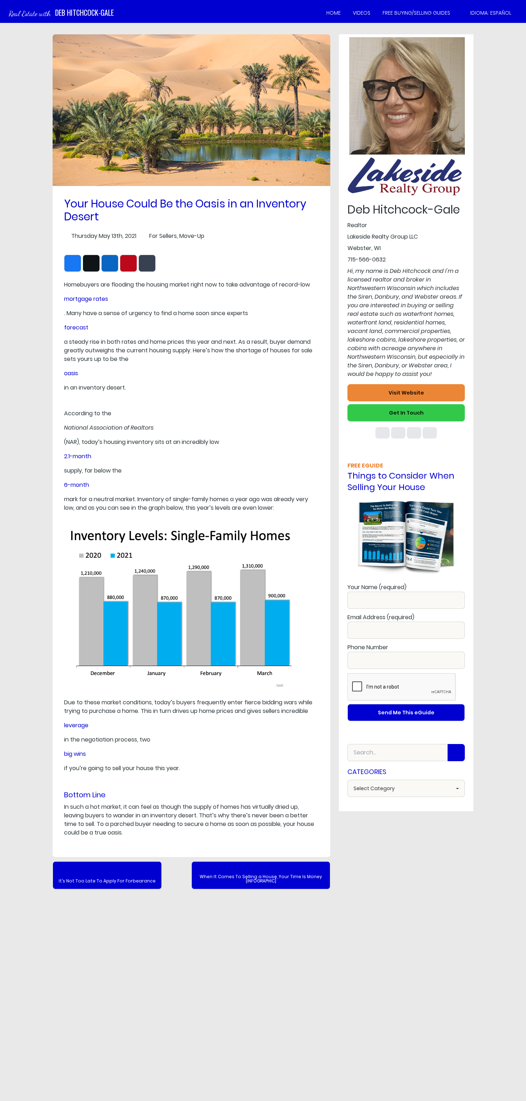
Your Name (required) (376, 587)
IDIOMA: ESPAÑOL (490, 12)
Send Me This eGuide (406, 712)
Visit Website (406, 392)
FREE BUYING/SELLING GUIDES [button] (416, 12)
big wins (75, 754)
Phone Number (367, 647)
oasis (71, 373)
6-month (76, 485)
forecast (76, 327)
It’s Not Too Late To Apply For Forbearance (107, 881)
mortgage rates (86, 299)
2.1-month (77, 456)
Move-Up (191, 236)
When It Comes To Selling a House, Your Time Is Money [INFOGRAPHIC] (261, 879)
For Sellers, (163, 236)
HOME (333, 12)
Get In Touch (406, 412)
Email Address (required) (380, 617)
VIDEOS (361, 12)
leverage (76, 725)
